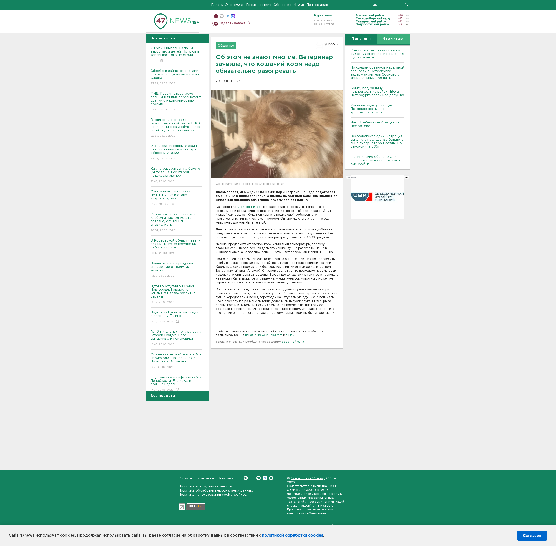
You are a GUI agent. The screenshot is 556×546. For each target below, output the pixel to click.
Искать (406, 4)
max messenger (233, 16)
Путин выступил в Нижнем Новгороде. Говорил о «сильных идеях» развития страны (173, 294)
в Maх (290, 335)
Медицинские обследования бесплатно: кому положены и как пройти (375, 160)
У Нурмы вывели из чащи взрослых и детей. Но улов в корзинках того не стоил (175, 54)
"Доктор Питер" (249, 207)
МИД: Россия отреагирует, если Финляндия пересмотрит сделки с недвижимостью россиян (176, 101)
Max (271, 478)
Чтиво (299, 4)
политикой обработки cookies (292, 535)
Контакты (205, 478)
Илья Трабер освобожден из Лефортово (375, 124)
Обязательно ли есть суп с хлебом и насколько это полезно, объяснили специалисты (173, 222)
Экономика (234, 4)
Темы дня (361, 39)
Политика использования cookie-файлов (213, 494)
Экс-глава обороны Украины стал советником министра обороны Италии (175, 152)
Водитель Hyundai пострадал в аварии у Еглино (175, 317)
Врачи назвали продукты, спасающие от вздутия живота (172, 269)
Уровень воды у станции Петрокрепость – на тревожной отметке (372, 109)
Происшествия (258, 4)
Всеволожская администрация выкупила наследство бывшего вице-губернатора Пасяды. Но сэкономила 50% (377, 141)
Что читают (394, 39)
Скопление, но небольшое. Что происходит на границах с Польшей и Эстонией (176, 360)
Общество (282, 4)
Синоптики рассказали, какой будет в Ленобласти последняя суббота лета (377, 54)
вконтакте (222, 16)
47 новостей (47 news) (308, 478)
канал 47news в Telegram (263, 335)
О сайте (185, 478)
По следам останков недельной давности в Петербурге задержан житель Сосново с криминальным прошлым (377, 72)
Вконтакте (258, 478)
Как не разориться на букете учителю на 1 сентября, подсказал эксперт (175, 175)
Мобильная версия (216, 16)
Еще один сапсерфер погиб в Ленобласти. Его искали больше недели (176, 383)
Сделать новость (233, 23)
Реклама (226, 478)
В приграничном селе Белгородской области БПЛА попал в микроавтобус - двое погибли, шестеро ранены (176, 127)
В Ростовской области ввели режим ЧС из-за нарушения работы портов (175, 246)
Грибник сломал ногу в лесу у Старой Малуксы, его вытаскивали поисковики (176, 337)
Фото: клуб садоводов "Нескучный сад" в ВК (250, 184)
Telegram (265, 478)
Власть (217, 4)
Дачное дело (317, 4)
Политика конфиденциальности (205, 486)
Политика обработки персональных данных (216, 490)
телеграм (227, 16)
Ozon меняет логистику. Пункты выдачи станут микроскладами (171, 197)
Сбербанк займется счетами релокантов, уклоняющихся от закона (176, 77)
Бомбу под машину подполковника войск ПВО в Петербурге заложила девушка (377, 92)
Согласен (532, 535)
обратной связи (294, 342)
